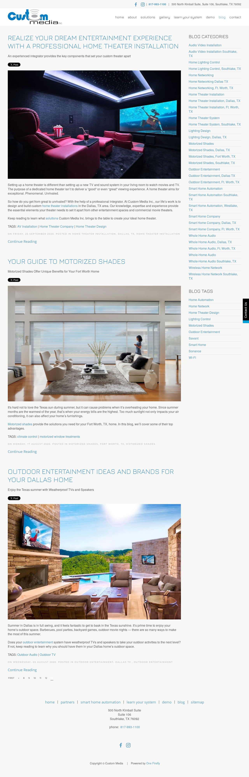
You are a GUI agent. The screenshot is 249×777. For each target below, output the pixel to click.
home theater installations (60, 205)
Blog (222, 17)
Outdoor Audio (27, 654)
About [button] (132, 17)
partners (68, 702)
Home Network (199, 306)
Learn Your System (188, 17)
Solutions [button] (148, 17)
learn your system (141, 702)
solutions (52, 218)
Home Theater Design (91, 226)
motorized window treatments (60, 436)
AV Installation (27, 226)
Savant (193, 338)
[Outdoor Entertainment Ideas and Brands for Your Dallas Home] (94, 561)
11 (40, 678)
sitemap (197, 702)
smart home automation (101, 702)
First (11, 678)
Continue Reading (22, 241)
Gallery (164, 17)
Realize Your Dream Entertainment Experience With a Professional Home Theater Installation (93, 41)
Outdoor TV (48, 654)
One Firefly (153, 763)
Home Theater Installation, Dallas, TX (103, 233)
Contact (235, 17)
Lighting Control (200, 319)
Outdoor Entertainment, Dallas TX (103, 662)
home (50, 702)
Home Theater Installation (158, 233)
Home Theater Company (56, 226)
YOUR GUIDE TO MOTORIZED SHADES (66, 261)
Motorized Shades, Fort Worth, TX (96, 444)
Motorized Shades (140, 444)
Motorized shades (20, 424)
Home (119, 17)
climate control (27, 436)
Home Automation (201, 300)
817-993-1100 (157, 4)
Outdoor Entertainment (153, 662)
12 (46, 678)
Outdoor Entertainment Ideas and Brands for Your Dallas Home (91, 475)
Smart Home (197, 345)
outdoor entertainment (38, 642)
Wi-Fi (192, 357)
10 (35, 678)
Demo (210, 17)
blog (181, 702)
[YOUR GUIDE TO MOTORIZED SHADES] (94, 343)
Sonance (195, 351)
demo (167, 702)
